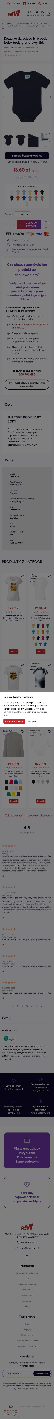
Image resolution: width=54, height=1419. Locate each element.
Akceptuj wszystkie (14, 721)
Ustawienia (32, 721)
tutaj (5, 715)
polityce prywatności (13, 712)
